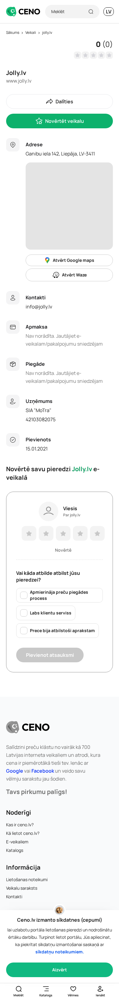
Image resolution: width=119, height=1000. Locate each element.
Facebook (42, 770)
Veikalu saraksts (21, 888)
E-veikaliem (17, 842)
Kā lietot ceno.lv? (22, 833)
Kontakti (14, 896)
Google (14, 770)
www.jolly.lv (18, 80)
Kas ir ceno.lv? (20, 824)
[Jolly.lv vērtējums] (93, 55)
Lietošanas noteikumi (27, 879)
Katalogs (14, 850)
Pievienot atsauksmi (50, 655)
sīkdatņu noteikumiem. (59, 952)
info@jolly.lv (39, 306)
